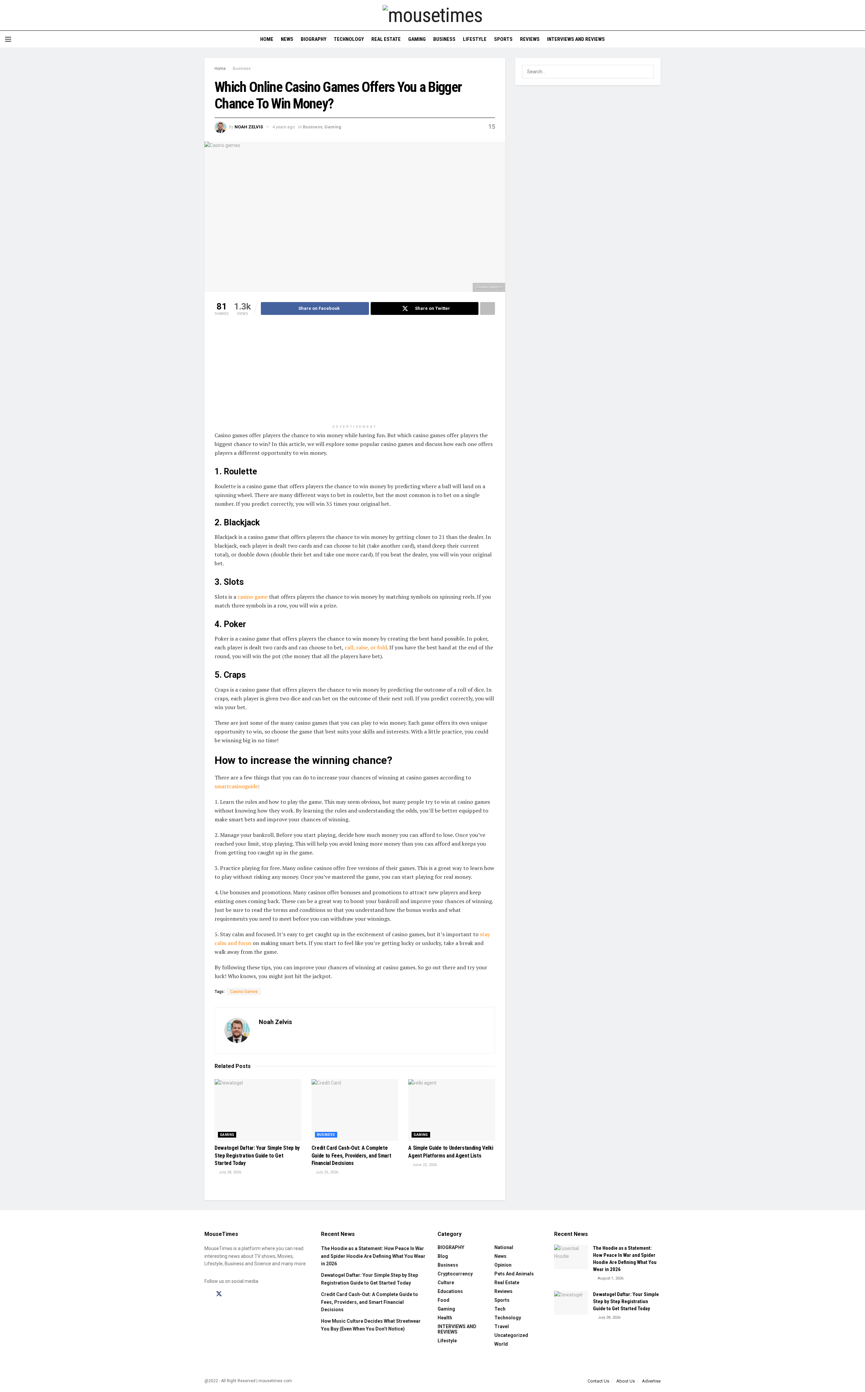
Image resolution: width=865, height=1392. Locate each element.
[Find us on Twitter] (219, 1294)
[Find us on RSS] (254, 1294)
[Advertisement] (355, 374)
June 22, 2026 (424, 1165)
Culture (446, 1282)
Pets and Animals (514, 1273)
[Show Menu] (8, 39)
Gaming (417, 39)
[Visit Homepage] (432, 15)
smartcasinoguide (236, 786)
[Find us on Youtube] (242, 1294)
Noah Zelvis (248, 126)
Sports (503, 39)
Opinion (503, 1265)
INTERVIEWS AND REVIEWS (576, 39)
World (501, 1344)
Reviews (530, 39)
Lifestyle (475, 39)
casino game (253, 596)
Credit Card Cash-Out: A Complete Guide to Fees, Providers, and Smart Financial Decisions (351, 1155)
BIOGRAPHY (313, 39)
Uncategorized (511, 1335)
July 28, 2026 (229, 1172)
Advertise (651, 1381)
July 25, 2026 (326, 1172)
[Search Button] (857, 39)
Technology (349, 39)
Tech (499, 1309)
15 (491, 126)
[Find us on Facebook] (206, 1294)
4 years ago (283, 126)
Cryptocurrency (455, 1273)
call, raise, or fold (366, 647)
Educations (450, 1291)
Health (445, 1317)
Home (266, 39)
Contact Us (598, 1381)
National (503, 1247)
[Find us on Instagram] (231, 1294)
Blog (443, 1256)
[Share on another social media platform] (487, 308)
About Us (625, 1381)
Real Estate (386, 39)
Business (444, 39)
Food (443, 1300)
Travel (501, 1326)
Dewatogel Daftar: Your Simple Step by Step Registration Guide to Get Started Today (257, 1155)
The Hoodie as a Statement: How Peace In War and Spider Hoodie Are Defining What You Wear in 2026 (373, 1256)
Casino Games (244, 991)
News (287, 39)
